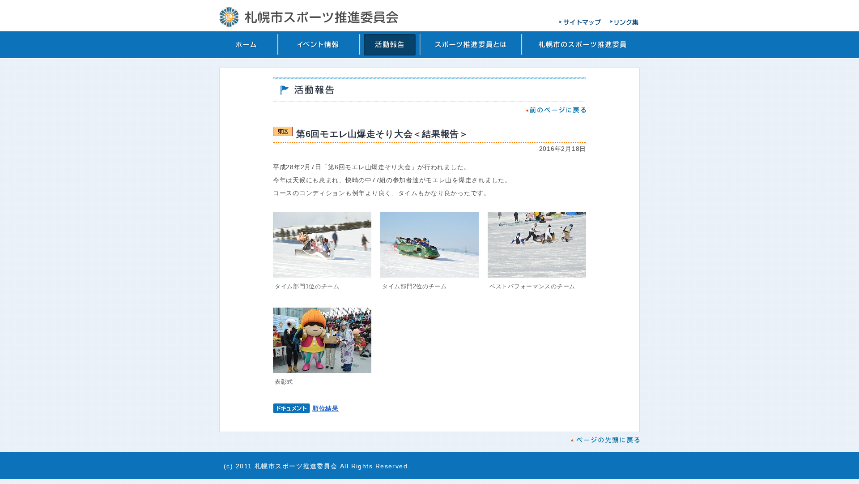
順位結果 (325, 408)
